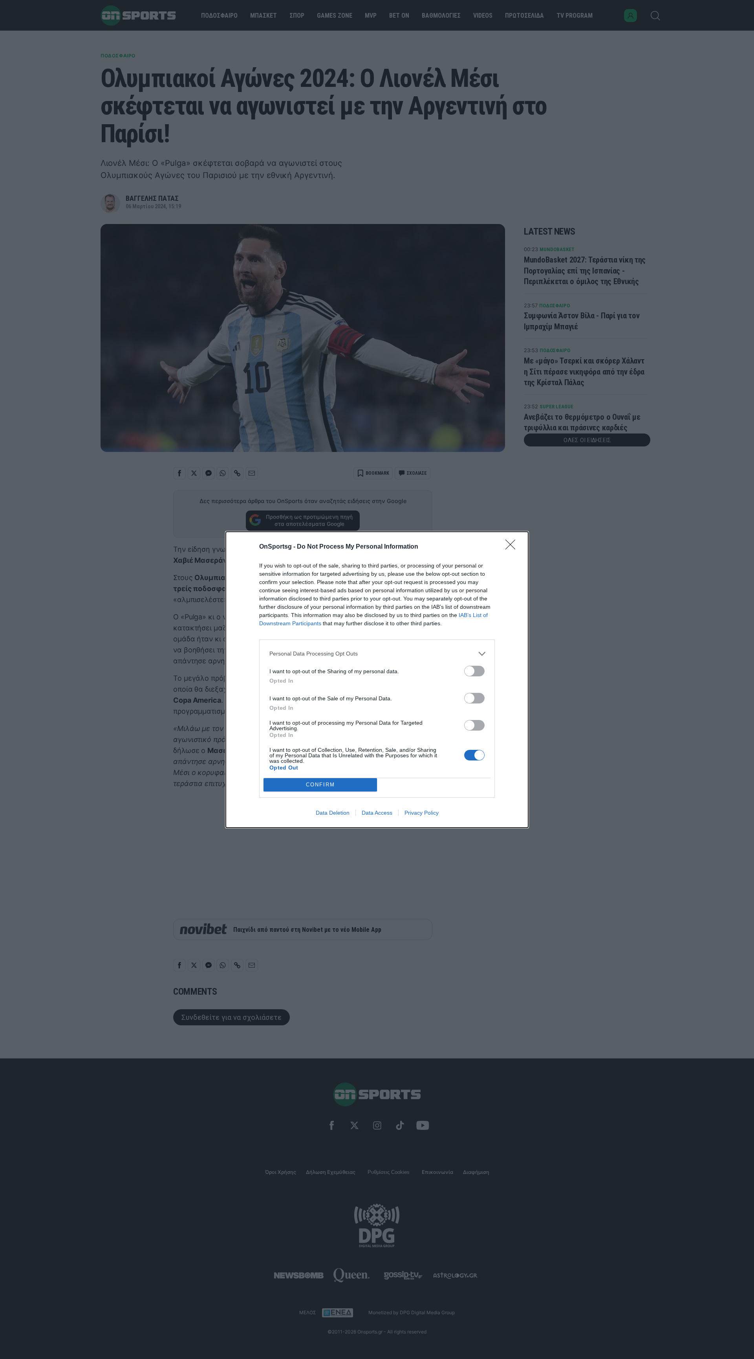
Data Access (377, 813)
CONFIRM (320, 785)
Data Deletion (333, 813)
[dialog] (377, 680)
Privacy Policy (421, 813)
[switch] (474, 671)
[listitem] (377, 654)
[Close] (512, 547)
